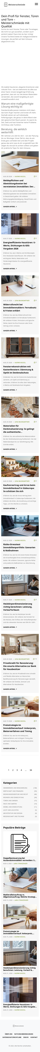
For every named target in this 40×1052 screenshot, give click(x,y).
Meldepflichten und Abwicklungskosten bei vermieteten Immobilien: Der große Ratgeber (18, 183)
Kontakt (34, 1037)
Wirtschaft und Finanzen (13, 791)
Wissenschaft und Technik (13, 816)
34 (31, 770)
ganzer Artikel (9, 207)
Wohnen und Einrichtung (13, 797)
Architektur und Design (12, 813)
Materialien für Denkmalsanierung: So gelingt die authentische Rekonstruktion (18, 429)
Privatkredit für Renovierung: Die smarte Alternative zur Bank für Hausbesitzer (19, 666)
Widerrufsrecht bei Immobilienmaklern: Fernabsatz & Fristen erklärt (19, 307)
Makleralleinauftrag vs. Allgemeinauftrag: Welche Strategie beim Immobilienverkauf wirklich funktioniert (19, 896)
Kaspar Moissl (20, 176)
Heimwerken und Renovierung (15, 788)
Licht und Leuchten (11, 810)
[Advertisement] (20, 64)
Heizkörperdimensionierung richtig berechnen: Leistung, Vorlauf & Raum (17, 606)
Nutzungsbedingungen (23, 1034)
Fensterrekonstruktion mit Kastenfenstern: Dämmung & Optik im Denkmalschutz (18, 369)
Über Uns (8, 1034)
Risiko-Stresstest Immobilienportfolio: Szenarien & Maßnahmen (19, 547)
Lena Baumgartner (22, 300)
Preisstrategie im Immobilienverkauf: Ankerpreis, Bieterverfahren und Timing (19, 728)
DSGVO (26, 1037)
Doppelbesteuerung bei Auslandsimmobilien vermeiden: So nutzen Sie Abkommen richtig (19, 859)
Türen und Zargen (10, 801)
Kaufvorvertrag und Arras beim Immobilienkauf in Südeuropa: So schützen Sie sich (19, 488)
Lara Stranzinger (20, 863)
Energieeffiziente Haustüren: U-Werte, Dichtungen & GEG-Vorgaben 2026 (19, 245)
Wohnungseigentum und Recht (15, 794)
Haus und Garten (10, 804)
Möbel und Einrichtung (12, 807)
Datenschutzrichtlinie (12, 1037)
